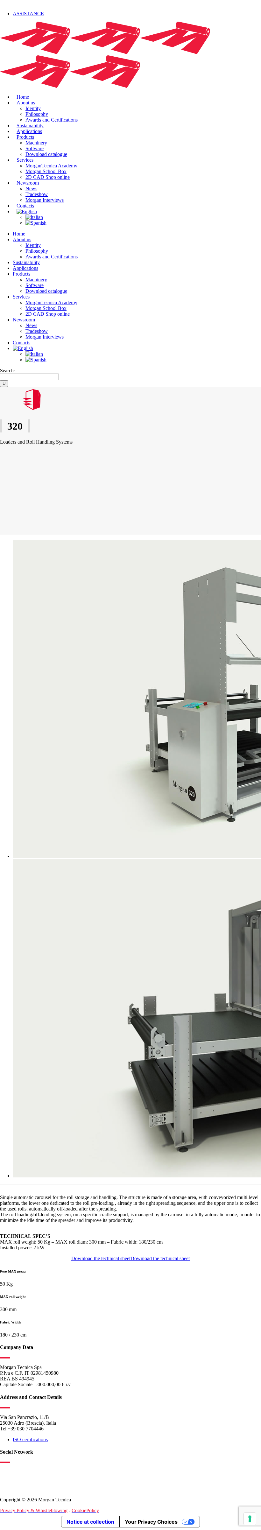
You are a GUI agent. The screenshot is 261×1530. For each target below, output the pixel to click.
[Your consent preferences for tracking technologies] (250, 1519)
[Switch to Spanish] (35, 223)
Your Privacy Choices (151, 1522)
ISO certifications (30, 1439)
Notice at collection (90, 1522)
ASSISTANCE (28, 13)
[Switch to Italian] (34, 217)
